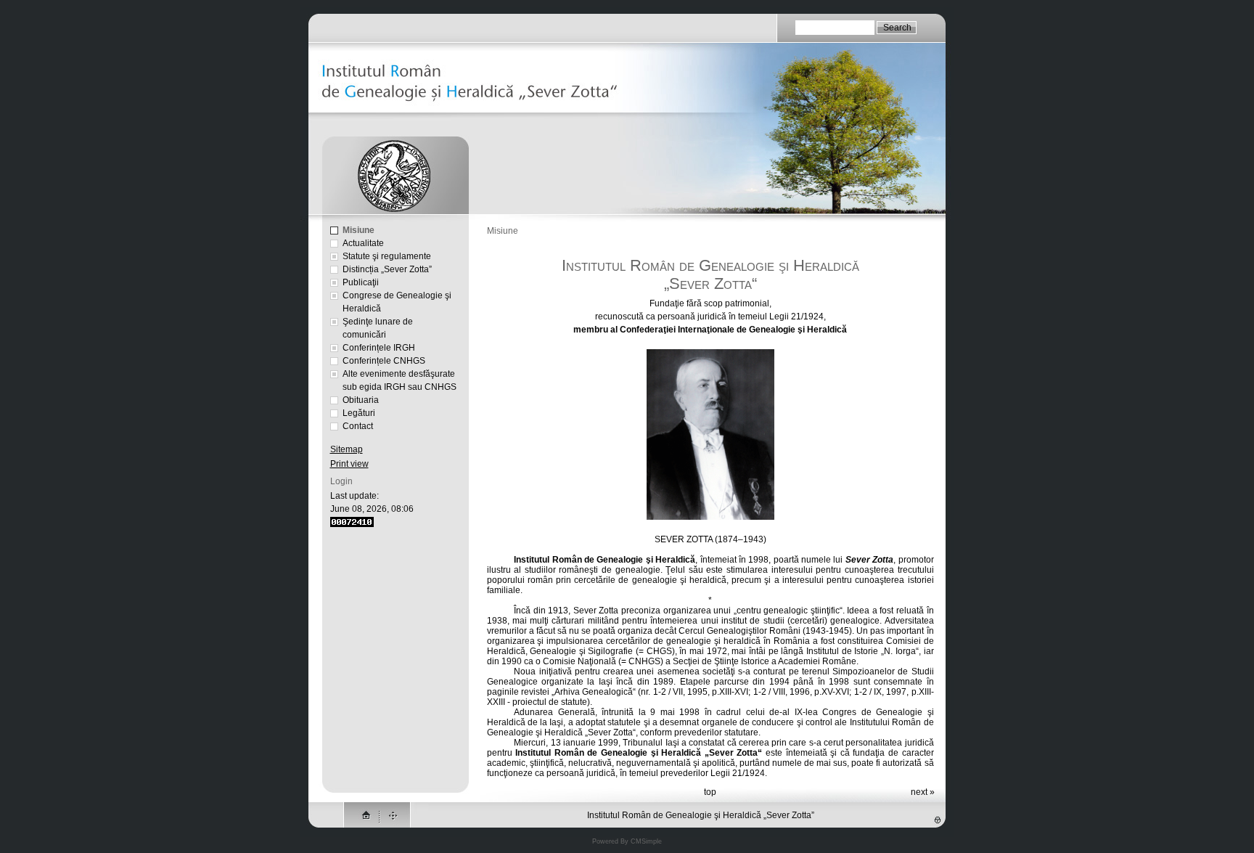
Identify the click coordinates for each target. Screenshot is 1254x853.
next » (923, 792)
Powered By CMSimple (627, 841)
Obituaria (361, 400)
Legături (359, 413)
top (710, 792)
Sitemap (346, 449)
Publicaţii (361, 282)
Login (341, 481)
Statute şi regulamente (387, 256)
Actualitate (363, 243)
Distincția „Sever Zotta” (387, 269)
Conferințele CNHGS (384, 361)
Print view (349, 464)
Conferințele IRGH (379, 348)
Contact (358, 426)
